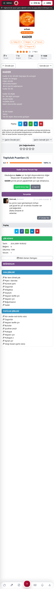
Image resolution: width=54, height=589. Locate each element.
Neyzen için (9, 299)
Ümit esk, (16, 199)
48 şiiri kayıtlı (28, 32)
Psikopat (8, 331)
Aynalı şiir (8, 341)
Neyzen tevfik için (12, 296)
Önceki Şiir (9, 66)
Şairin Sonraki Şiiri (42, 140)
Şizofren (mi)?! (10, 328)
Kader (7, 305)
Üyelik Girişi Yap (22, 187)
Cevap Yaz (44, 218)
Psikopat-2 (9, 338)
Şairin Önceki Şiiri (12, 140)
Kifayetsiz (8, 290)
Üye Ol (36, 187)
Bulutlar (8, 325)
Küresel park (10, 283)
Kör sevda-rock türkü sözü (15, 316)
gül (24, 116)
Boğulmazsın (10, 302)
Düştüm (8, 293)
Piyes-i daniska (10, 280)
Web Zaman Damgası (28, 258)
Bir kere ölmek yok (12, 277)
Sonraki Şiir (45, 66)
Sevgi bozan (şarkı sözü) (14, 344)
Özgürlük (8, 286)
